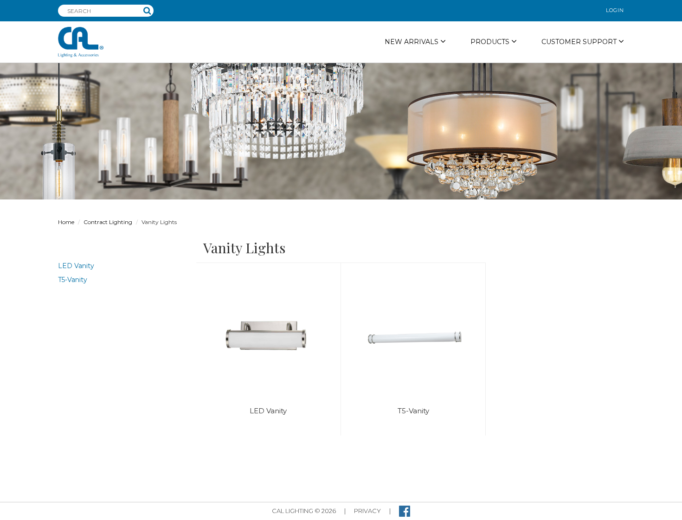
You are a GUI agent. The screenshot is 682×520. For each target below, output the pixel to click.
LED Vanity (76, 266)
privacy (367, 510)
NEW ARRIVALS (412, 42)
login (615, 10)
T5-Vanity (72, 280)
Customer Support (579, 42)
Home (66, 221)
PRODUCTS (490, 42)
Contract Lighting (108, 221)
